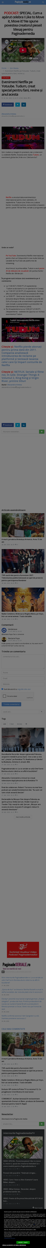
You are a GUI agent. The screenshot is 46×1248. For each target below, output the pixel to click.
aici (34, 1224)
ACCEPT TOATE (23, 1242)
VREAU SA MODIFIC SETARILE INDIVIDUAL (14, 1245)
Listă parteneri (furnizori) (9, 1238)
